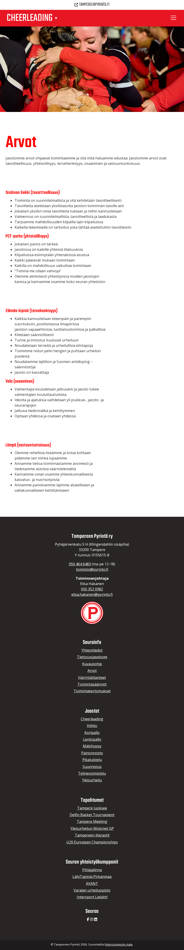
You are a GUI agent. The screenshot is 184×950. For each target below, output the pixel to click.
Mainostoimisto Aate (119, 944)
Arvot (92, 670)
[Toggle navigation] (174, 17)
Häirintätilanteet (92, 677)
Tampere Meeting (92, 821)
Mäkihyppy (92, 746)
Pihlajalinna (92, 869)
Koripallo (92, 732)
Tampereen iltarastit (92, 835)
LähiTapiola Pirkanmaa (92, 876)
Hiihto (92, 725)
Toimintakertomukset (92, 690)
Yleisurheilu (92, 780)
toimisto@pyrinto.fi (92, 569)
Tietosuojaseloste (92, 656)
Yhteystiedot (92, 650)
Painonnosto (92, 753)
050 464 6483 (80, 564)
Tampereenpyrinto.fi (94, 4)
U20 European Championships (92, 842)
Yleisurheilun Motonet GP (92, 828)
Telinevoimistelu (92, 773)
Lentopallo (92, 739)
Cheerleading (92, 718)
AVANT (92, 883)
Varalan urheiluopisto (92, 890)
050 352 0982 (92, 589)
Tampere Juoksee (92, 808)
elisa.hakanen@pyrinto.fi (92, 594)
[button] (56, 17)
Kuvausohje (92, 663)
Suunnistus (92, 766)
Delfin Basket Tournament (92, 814)
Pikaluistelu (92, 759)
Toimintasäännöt (92, 684)
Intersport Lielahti (92, 896)
